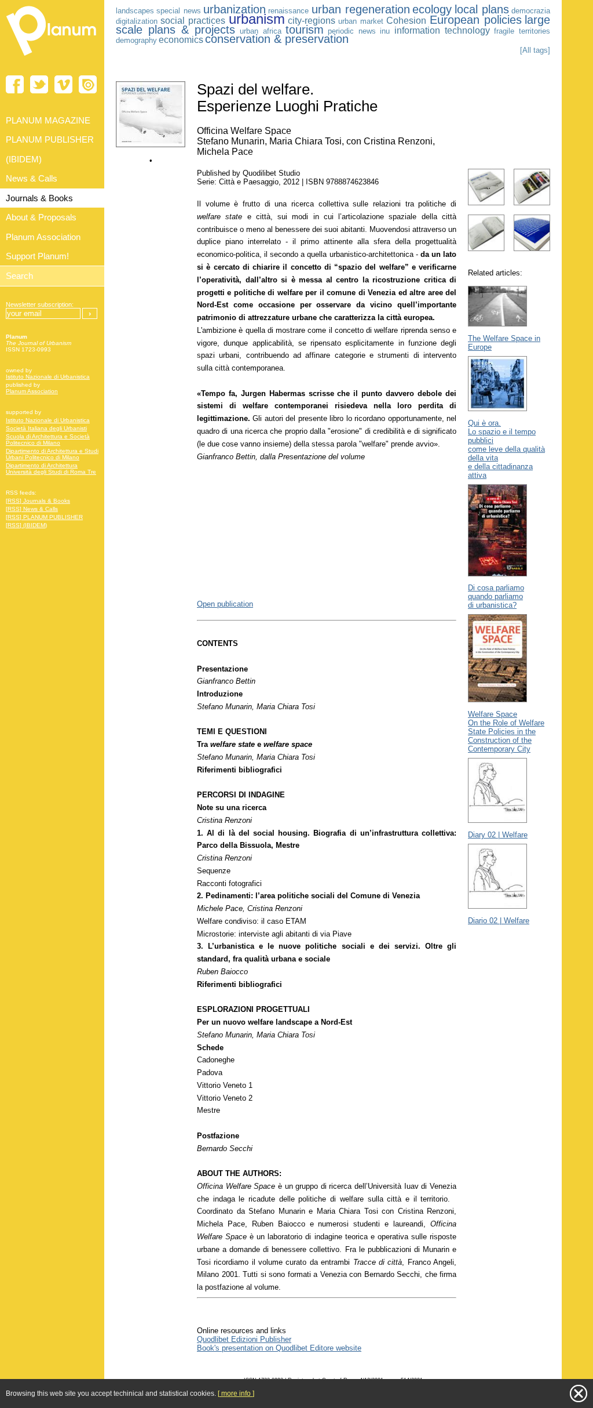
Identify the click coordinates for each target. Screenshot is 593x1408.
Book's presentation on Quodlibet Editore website (279, 1348)
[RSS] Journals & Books (38, 501)
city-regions (311, 21)
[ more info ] (236, 1393)
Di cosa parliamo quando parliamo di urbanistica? (496, 596)
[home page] (52, 58)
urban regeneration (361, 9)
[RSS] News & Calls (32, 509)
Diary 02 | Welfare (498, 834)
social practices (192, 21)
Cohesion (406, 21)
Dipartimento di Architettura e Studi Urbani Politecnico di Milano (52, 454)
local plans (482, 9)
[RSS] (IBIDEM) (26, 525)
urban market (360, 21)
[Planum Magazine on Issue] (88, 84)
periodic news (352, 31)
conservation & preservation (277, 38)
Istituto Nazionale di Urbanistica (48, 376)
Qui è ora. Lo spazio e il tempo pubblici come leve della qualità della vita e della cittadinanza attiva (506, 449)
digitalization (137, 21)
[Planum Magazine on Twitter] (39, 84)
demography (136, 40)
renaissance (288, 10)
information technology (442, 30)
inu (385, 31)
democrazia (530, 10)
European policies (476, 19)
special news (178, 10)
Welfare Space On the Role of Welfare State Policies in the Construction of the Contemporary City (506, 731)
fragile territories (522, 31)
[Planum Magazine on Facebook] (15, 84)
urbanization (234, 9)
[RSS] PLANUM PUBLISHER (44, 517)
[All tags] (535, 50)
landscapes (135, 10)
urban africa (260, 31)
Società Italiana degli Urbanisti (46, 428)
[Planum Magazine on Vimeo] (63, 84)
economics (181, 40)
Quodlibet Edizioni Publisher (244, 1339)
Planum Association (32, 391)
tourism (304, 29)
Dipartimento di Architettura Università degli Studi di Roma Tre (51, 468)
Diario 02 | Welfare (498, 920)
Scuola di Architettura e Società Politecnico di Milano (48, 439)
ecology (432, 9)
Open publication (225, 604)
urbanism (257, 19)
